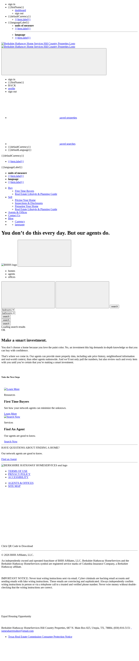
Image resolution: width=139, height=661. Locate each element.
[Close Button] (28, 291)
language (20, 221)
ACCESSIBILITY (18, 474)
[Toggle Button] (53, 58)
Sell (10, 194)
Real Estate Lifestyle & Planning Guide (36, 191)
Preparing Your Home (26, 203)
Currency (20, 218)
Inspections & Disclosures (29, 200)
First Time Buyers (24, 187)
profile (11, 85)
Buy (10, 184)
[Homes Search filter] (82, 291)
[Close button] (44, 250)
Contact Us (14, 212)
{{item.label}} (23, 19)
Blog (10, 215)
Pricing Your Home (25, 197)
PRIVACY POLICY (19, 471)
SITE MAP (14, 482)
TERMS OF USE (17, 468)
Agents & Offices (17, 209)
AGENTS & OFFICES (21, 479)
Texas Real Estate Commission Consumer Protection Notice (40, 633)
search (6, 313)
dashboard (20, 10)
